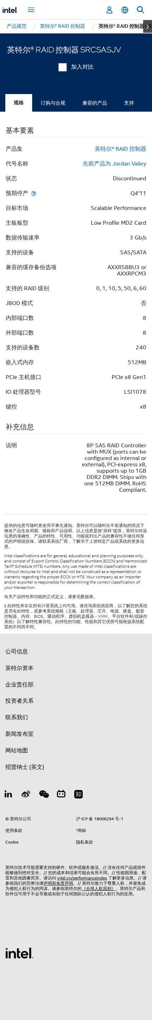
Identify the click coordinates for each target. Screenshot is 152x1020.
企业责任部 (19, 684)
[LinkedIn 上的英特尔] (8, 795)
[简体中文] (124, 10)
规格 (19, 102)
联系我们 (16, 717)
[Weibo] (26, 795)
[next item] (147, 26)
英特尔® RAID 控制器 (120, 149)
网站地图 (16, 750)
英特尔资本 (19, 668)
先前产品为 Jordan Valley (114, 163)
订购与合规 (53, 103)
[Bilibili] (61, 795)
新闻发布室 (19, 734)
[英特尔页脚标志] (19, 952)
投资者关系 (19, 700)
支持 (129, 103)
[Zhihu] (78, 795)
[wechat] (43, 795)
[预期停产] (33, 193)
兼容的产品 (94, 103)
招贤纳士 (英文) (24, 767)
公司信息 (16, 651)
